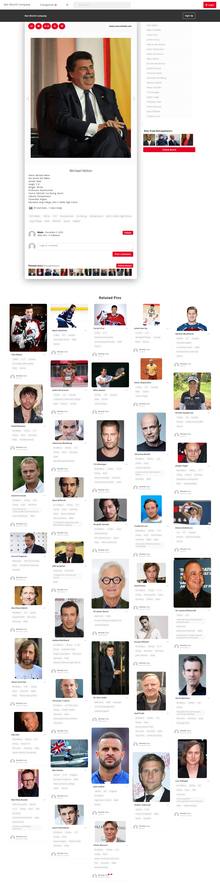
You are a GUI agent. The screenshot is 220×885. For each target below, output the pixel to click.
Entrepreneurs (96, 216)
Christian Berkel (154, 73)
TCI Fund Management (104, 706)
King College (36, 221)
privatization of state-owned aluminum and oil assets (189, 636)
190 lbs (180, 615)
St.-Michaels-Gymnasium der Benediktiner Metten (66, 523)
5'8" (199, 703)
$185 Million (141, 861)
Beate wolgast (60, 841)
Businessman (66, 216)
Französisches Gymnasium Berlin (148, 473)
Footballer (99, 795)
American (58, 570)
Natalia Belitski (190, 483)
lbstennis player (193, 537)
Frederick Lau (153, 116)
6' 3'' (105, 333)
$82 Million (181, 470)
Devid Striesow (154, 106)
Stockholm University (29, 565)
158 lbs (68, 448)
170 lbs (139, 387)
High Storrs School (103, 800)
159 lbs (27, 430)
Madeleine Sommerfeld (187, 479)
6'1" (187, 338)
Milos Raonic (153, 58)
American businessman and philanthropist (189, 620)
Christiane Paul (154, 101)
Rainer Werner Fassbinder (24, 752)
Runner (64, 403)
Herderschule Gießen (104, 482)
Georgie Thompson (62, 779)
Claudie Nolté (19, 617)
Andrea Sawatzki (143, 467)
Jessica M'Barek (68, 514)
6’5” (105, 395)
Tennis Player (142, 396)
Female (180, 422)
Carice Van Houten (152, 865)
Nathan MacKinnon (156, 44)
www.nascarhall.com (120, 26)
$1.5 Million (59, 505)
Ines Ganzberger (20, 516)
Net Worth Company (17, 4)
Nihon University (109, 542)
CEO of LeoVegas (32, 561)
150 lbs (57, 395)
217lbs (97, 333)
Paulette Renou (27, 439)
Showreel (58, 723)
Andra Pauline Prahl (144, 727)
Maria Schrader (154, 87)
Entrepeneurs (51, 265)
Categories (47, 4)
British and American (186, 630)
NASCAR (56, 221)
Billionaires (20, 579)
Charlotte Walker (184, 343)
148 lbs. (150, 718)
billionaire (17, 561)
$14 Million (140, 646)
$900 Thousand (19, 804)
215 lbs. (139, 333)
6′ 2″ (76, 448)
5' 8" (55, 216)
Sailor (56, 788)
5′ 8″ (159, 459)
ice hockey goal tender (105, 341)
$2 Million (140, 459)
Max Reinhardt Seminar (64, 461)
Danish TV (25, 743)
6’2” (63, 335)
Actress (188, 474)
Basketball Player (143, 337)
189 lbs (46, 216)
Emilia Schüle (75, 841)
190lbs (15, 359)
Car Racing (81, 216)
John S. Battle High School (118, 216)
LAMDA (150, 599)
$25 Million (35, 216)
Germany (32, 435)
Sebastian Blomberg (156, 77)
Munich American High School (67, 662)
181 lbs (69, 645)
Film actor (31, 617)
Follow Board (125, 265)
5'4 (187, 417)
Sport (138, 818)
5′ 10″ (119, 469)
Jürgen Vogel (153, 97)
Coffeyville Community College (67, 399)
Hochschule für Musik (22, 817)
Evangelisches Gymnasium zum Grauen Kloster (188, 712)
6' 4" (147, 333)
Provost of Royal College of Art (108, 620)
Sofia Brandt (18, 822)
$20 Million (99, 469)
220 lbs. (98, 395)
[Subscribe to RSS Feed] (67, 5)
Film (194, 790)
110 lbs (180, 417)
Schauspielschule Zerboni (65, 718)
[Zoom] (54, 26)
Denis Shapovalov (155, 49)
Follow (128, 232)
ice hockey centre (61, 339)
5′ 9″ (159, 530)
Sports (67, 221)
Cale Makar (152, 25)
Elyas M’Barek (153, 111)
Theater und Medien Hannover (22, 827)
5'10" (65, 775)
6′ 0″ (35, 500)
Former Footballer (143, 814)
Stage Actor (141, 874)
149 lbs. (192, 470)
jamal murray (153, 39)
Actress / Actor (22, 449)
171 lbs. (110, 529)
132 (178, 532)
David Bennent (154, 68)
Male (47, 221)
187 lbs (192, 785)
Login (211, 4)
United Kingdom (102, 625)
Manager (117, 702)
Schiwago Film (183, 723)
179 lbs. (109, 849)
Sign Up (189, 15)
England (113, 791)
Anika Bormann (68, 649)
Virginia (76, 221)
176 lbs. (110, 469)
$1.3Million (58, 645)
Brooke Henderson (156, 63)
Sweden (16, 569)
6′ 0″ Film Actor (71, 705)
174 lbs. (68, 832)
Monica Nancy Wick (28, 695)
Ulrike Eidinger (190, 805)
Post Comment (123, 254)
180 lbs (98, 791)
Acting (15, 435)
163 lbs (151, 530)
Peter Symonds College (64, 784)
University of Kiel (154, 735)
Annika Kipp (156, 535)
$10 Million (99, 529)
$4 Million (17, 612)
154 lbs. (150, 459)
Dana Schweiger (102, 477)
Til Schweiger (153, 92)
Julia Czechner (60, 518)
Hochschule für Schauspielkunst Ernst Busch (25, 510)
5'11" (23, 359)
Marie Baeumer (101, 867)
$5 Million (17, 430)
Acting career (149, 594)
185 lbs (191, 850)
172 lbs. (152, 861)
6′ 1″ (199, 850)
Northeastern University (187, 351)
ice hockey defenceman (23, 363)
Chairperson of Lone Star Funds (65, 576)
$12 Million (140, 590)
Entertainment (101, 533)
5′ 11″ (159, 590)
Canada (32, 359)
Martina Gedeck (154, 82)
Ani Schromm (34, 877)
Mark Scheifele (154, 30)
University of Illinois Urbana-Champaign (148, 545)
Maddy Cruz (21, 376)
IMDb (56, 514)
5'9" (64, 395)
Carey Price (152, 34)
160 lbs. (32, 804)
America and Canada (104, 337)
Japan (116, 538)
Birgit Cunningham (62, 654)
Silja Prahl (140, 735)
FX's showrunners (103, 538)
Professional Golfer (194, 422)
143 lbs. (27, 873)
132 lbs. (151, 646)
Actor (23, 435)
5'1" (35, 430)
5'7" (77, 505)
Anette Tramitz (68, 709)
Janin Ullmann (142, 655)
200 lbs (180, 338)
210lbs (56, 335)
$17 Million (181, 785)
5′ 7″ (200, 470)
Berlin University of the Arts (107, 858)
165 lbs (27, 500)
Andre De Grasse (155, 54)
